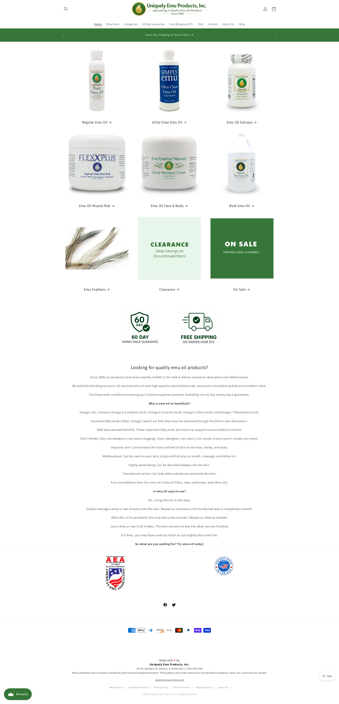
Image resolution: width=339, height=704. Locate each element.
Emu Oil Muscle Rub (94, 205)
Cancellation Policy (138, 687)
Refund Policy (116, 687)
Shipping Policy (204, 687)
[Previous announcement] (63, 35)
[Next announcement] (276, 35)
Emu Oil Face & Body (167, 205)
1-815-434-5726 (193, 668)
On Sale (239, 289)
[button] (66, 9)
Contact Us (223, 687)
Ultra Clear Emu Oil (167, 122)
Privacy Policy (161, 687)
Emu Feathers (95, 289)
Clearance (167, 289)
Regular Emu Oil (95, 122)
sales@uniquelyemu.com (169, 679)
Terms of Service (182, 687)
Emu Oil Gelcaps (239, 122)
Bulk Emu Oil (239, 205)
